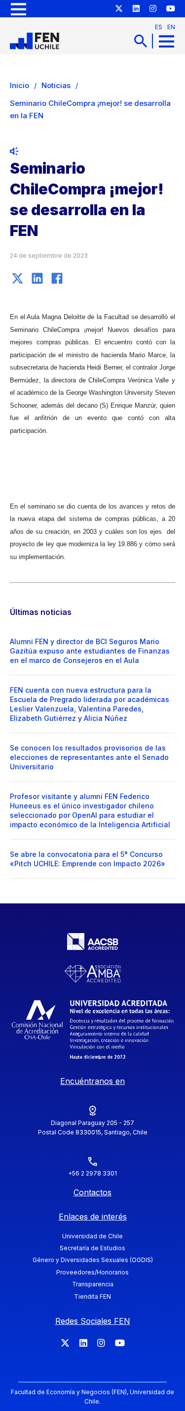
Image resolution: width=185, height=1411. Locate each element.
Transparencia (92, 1284)
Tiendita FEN (92, 1296)
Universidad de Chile (92, 1236)
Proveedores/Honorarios (92, 1272)
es (158, 27)
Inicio (19, 85)
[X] (17, 278)
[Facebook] (56, 278)
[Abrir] (18, 8)
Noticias (56, 85)
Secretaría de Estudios (92, 1248)
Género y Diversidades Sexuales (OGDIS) (93, 1260)
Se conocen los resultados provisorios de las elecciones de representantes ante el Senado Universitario (89, 757)
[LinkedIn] (37, 278)
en (171, 27)
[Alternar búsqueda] (140, 40)
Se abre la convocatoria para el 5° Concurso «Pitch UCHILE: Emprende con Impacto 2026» (87, 859)
